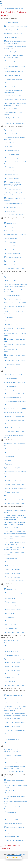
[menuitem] (1, 3)
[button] (1, 1)
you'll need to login (20, 854)
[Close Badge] (21, 856)
